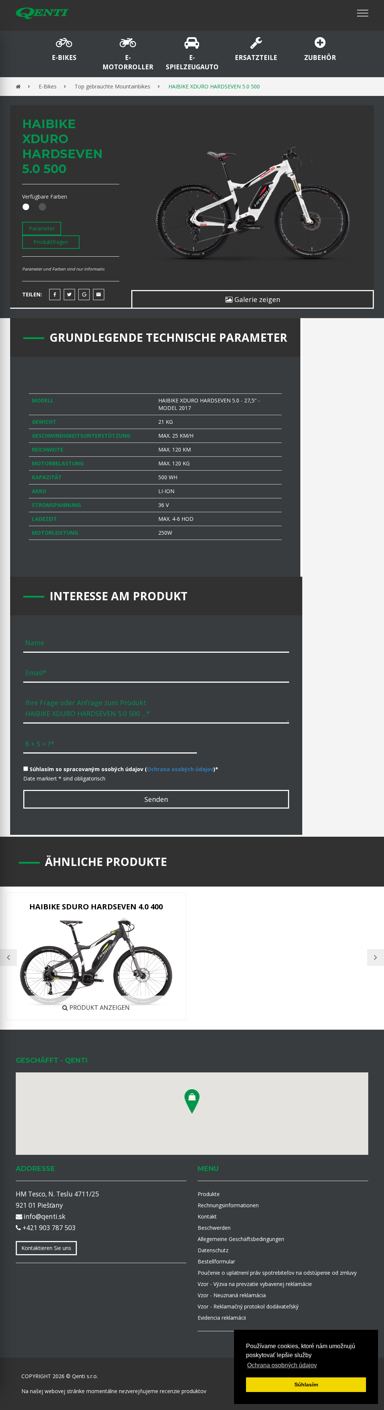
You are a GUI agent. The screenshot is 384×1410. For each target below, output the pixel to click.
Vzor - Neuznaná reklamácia (232, 1295)
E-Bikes (48, 86)
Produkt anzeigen (99, 1007)
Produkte (209, 1194)
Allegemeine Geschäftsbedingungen (241, 1239)
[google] (84, 294)
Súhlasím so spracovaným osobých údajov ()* (123, 769)
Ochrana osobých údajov (180, 769)
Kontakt (207, 1216)
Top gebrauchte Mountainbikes (112, 86)
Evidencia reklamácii (222, 1317)
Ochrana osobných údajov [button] (282, 1365)
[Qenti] (42, 13)
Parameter (42, 228)
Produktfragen (50, 241)
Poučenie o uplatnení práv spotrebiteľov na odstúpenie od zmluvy (277, 1272)
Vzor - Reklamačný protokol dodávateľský (248, 1306)
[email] (98, 294)
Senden (156, 799)
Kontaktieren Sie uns (46, 1248)
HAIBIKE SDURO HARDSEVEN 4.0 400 (96, 907)
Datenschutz (213, 1250)
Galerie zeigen (256, 299)
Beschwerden (214, 1227)
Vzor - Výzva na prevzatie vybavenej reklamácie (255, 1283)
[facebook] (54, 294)
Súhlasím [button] (306, 1385)
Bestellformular (216, 1261)
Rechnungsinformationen (228, 1205)
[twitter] (69, 294)
